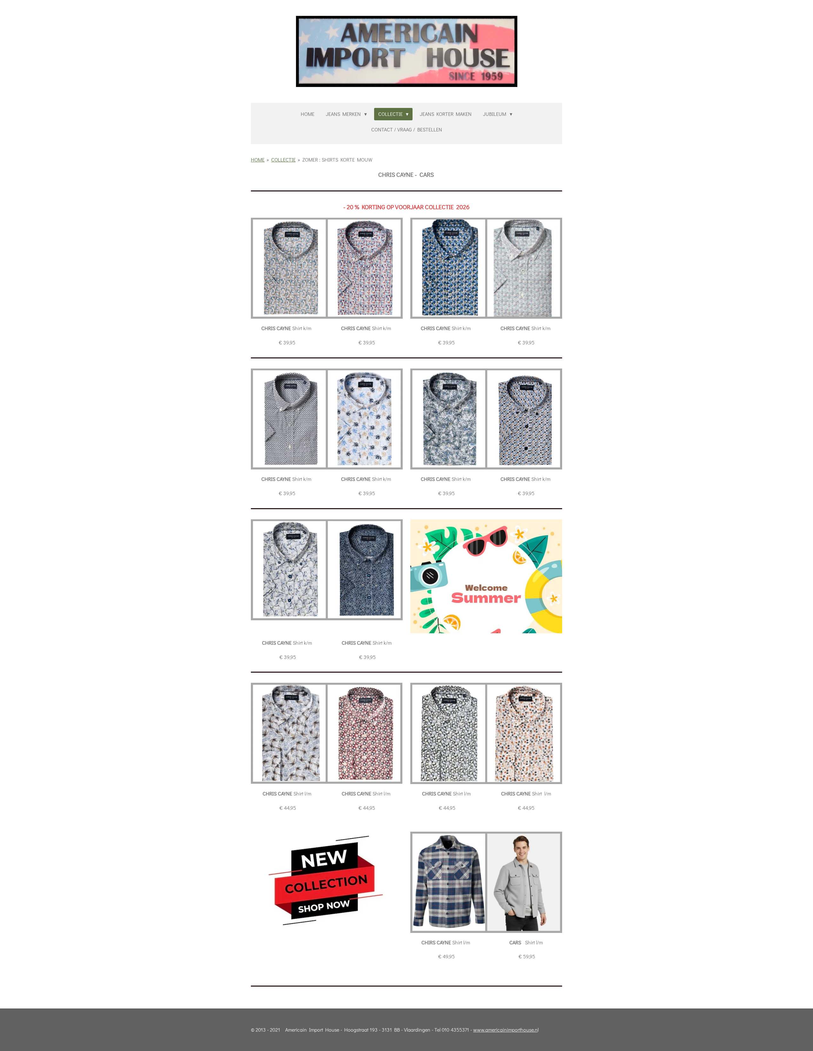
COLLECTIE (283, 159)
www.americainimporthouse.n (505, 1029)
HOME (258, 159)
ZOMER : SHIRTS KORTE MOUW (337, 159)
